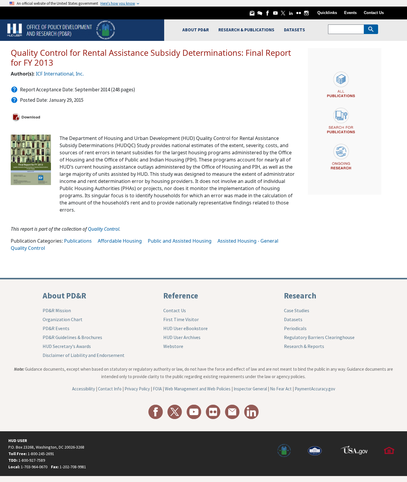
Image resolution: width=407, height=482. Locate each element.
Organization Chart (63, 319)
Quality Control (103, 229)
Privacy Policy (137, 389)
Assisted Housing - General (248, 241)
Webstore (173, 346)
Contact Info (110, 389)
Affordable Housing (120, 241)
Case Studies (296, 310)
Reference (180, 295)
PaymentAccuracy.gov (315, 389)
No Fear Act (281, 389)
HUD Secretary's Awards (67, 346)
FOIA (157, 389)
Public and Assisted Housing (180, 241)
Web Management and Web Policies (198, 389)
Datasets (293, 319)
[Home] (62, 29)
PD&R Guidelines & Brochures (72, 337)
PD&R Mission (57, 310)
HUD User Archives (182, 337)
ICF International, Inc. (60, 73)
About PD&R (64, 295)
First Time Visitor (181, 319)
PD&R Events (56, 328)
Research (300, 295)
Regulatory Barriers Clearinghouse (319, 337)
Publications (78, 241)
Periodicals (295, 328)
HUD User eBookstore (185, 328)
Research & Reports (304, 346)
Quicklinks (327, 12)
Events (350, 12)
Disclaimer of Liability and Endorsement (84, 355)
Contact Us (374, 12)
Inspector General (250, 389)
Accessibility (83, 389)
